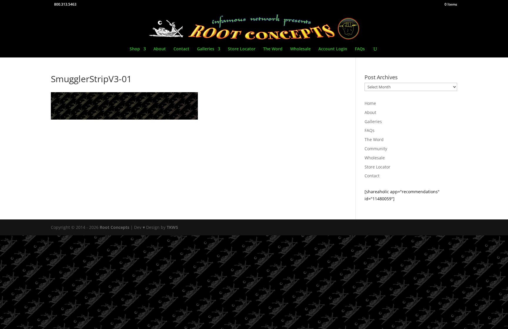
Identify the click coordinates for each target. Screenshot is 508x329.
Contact (181, 49)
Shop (135, 49)
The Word (273, 49)
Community (376, 148)
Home (370, 103)
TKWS (172, 227)
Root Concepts (114, 227)
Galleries (205, 49)
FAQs (360, 49)
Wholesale (300, 49)
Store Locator (241, 49)
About (159, 49)
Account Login (332, 49)
